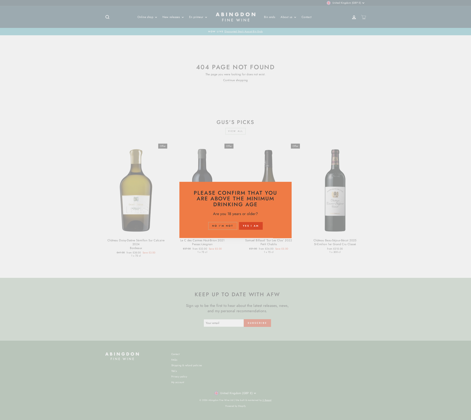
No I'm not (222, 226)
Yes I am (251, 226)
